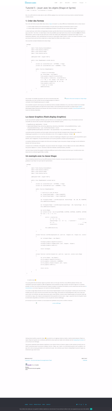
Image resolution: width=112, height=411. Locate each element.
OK (91, 409)
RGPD (43, 404)
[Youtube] (81, 404)
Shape (50, 23)
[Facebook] (79, 404)
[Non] (110, 409)
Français (81, 2)
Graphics (80, 106)
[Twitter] (77, 404)
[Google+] (83, 404)
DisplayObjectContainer (79, 340)
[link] (86, 3)
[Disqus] (56, 379)
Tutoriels (49, 10)
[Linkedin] (86, 404)
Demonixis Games (30, 3)
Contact (48, 404)
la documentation (76, 108)
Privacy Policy (37, 404)
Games (26, 404)
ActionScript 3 (43, 10)
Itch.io (31, 404)
